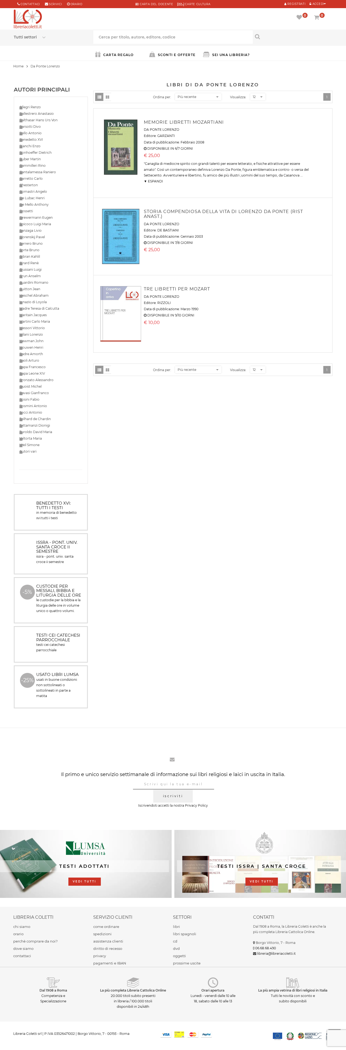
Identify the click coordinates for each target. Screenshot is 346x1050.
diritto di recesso (107, 948)
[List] (99, 97)
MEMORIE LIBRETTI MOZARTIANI (184, 122)
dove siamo (23, 948)
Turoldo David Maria (35, 432)
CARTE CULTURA (197, 4)
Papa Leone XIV (32, 373)
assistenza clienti (108, 941)
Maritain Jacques (33, 315)
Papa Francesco (32, 367)
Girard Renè (29, 263)
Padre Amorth (31, 354)
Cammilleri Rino (32, 165)
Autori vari (27, 451)
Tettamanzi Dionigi (34, 425)
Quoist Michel (30, 386)
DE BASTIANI (168, 230)
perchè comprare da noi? (35, 941)
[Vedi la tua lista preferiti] (300, 17)
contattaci (22, 956)
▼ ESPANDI (153, 181)
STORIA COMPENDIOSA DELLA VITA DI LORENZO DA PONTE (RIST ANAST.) (223, 214)
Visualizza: (238, 97)
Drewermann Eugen (36, 217)
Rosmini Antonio (33, 406)
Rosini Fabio (29, 399)
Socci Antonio (30, 412)
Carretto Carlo (31, 178)
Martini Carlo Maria (34, 321)
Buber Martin (30, 159)
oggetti (179, 956)
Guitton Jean (29, 289)
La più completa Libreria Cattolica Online (133, 990)
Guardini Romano (33, 282)
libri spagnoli (184, 934)
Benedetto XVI (31, 140)
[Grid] (107, 97)
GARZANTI (166, 136)
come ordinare (106, 926)
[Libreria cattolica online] (28, 19)
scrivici (55, 4)
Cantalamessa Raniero (37, 172)
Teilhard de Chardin (35, 419)
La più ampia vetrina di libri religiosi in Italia (292, 990)
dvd (176, 948)
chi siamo (21, 926)
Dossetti (26, 211)
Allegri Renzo (30, 107)
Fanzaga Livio (30, 230)
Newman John (31, 341)
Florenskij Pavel (32, 237)
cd (175, 941)
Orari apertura (212, 990)
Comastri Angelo (33, 191)
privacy (99, 956)
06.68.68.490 (265, 948)
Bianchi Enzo (30, 146)
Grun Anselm (30, 276)
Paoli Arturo (29, 360)
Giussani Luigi (30, 269)
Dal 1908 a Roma (53, 990)
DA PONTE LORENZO (161, 129)
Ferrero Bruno (31, 243)
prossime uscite (187, 963)
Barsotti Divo (30, 127)
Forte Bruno (29, 250)
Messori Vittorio (32, 328)
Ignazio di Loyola (33, 302)
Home (18, 66)
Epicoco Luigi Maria (35, 224)
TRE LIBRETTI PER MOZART (177, 289)
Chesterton (28, 185)
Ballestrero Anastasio (36, 114)
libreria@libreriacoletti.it (276, 953)
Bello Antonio (30, 133)
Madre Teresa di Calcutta (39, 308)
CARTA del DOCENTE (156, 4)
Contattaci (30, 4)
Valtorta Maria (30, 438)
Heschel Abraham (34, 295)
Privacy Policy (196, 805)
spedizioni (102, 934)
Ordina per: (162, 97)
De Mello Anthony (34, 204)
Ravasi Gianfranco (34, 393)
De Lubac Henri (32, 198)
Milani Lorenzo (31, 334)
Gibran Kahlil (29, 256)
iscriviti (173, 796)
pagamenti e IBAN (109, 963)
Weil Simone (29, 445)
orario (76, 4)
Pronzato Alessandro (36, 380)
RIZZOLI (164, 303)
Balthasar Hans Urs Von (38, 120)
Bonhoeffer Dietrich (35, 153)
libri (176, 926)
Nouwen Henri (31, 347)
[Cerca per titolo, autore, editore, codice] (292, 36)
